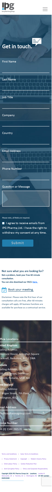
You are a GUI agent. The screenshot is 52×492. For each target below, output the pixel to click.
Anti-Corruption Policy (11, 469)
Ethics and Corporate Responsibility (35, 469)
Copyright (23, 459)
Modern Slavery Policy (38, 459)
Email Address (11, 151)
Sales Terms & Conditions (29, 454)
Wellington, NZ (31, 476)
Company (8, 115)
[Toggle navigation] (45, 9)
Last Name (9, 79)
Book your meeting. (21, 289)
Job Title (7, 97)
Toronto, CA (19, 476)
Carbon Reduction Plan (29, 464)
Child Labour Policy (10, 464)
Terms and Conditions (9, 454)
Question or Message (16, 186)
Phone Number (12, 169)
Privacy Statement (10, 459)
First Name (9, 61)
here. (35, 282)
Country (7, 133)
